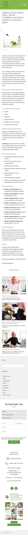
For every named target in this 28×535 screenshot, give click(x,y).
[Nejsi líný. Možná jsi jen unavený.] (14, 285)
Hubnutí (4, 383)
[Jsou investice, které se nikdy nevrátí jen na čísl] (20, 505)
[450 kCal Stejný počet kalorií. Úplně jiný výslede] (8, 517)
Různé (4, 392)
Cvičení (4, 378)
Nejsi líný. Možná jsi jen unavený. (9, 296)
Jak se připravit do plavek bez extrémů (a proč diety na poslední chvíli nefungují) (13, 322)
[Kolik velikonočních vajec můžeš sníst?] (14, 339)
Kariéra (3, 411)
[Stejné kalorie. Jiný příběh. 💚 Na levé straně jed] (14, 517)
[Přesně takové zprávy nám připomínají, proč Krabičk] (8, 511)
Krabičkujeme (6, 385)
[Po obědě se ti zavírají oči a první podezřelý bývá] (14, 505)
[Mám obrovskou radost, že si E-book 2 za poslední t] (14, 511)
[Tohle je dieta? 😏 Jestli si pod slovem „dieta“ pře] (8, 505)
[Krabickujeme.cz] (5, 4)
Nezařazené (5, 388)
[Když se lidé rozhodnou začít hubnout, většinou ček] (20, 511)
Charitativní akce (6, 376)
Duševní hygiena (6, 381)
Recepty (4, 390)
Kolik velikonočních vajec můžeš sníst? (11, 349)
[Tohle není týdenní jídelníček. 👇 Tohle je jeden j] (20, 517)
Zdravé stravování (7, 395)
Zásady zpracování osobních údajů (15, 439)
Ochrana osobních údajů (7, 414)
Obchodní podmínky (6, 418)
